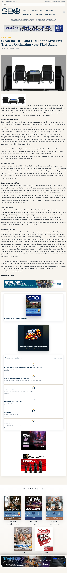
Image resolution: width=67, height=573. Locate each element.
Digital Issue (15, 524)
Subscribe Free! (37, 10)
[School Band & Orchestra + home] (11, 11)
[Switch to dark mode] (64, 12)
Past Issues (39, 14)
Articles (9, 524)
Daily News (49, 10)
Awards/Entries (50, 14)
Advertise (26, 10)
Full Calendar (58, 358)
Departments (27, 14)
